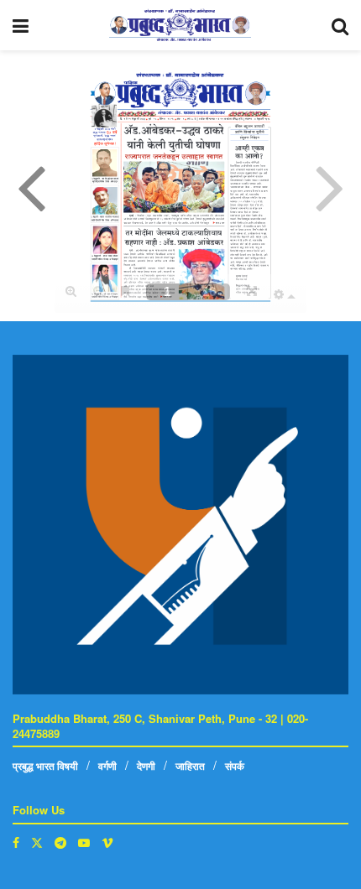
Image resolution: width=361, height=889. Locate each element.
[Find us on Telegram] (60, 842)
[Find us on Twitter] (37, 842)
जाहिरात (190, 765)
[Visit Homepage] (180, 25)
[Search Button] (340, 25)
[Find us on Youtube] (84, 842)
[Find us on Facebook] (16, 842)
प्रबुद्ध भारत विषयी (45, 765)
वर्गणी (107, 765)
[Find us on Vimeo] (107, 842)
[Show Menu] (21, 25)
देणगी (146, 765)
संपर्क (234, 765)
